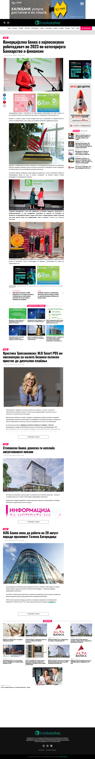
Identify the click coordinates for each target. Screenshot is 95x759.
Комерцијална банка (33, 286)
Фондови (67, 28)
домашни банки (21, 286)
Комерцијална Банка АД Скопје (48, 286)
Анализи (21, 28)
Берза (73, 28)
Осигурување (49, 28)
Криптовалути (35, 28)
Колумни (61, 28)
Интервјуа (27, 28)
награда (60, 286)
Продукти (14, 28)
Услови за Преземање (51, 750)
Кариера (55, 28)
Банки (9, 28)
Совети (77, 28)
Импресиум (41, 750)
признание (12, 287)
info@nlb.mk (52, 602)
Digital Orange (64, 756)
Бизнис (42, 28)
